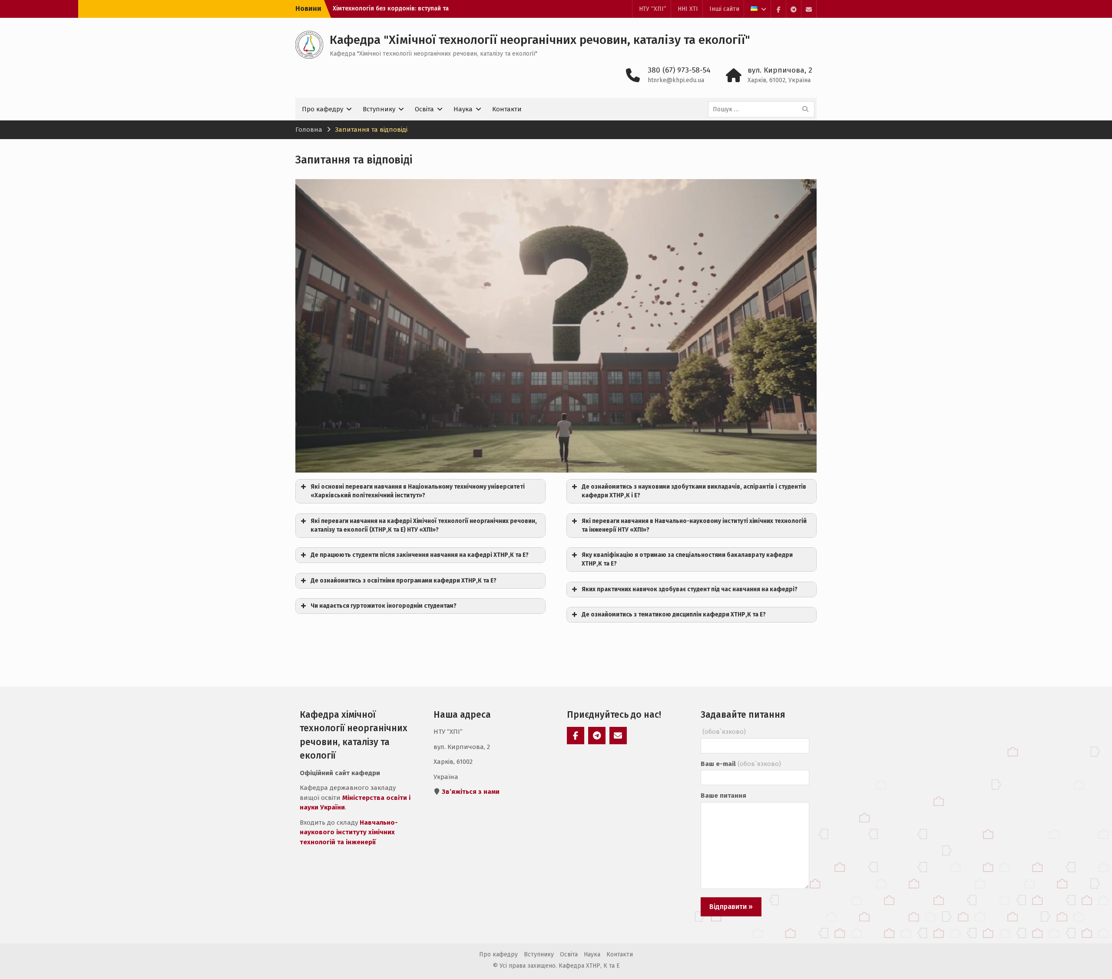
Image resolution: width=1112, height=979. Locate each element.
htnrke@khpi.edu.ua (676, 80)
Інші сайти (724, 9)
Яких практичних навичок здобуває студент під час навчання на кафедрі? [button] (690, 589)
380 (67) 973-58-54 (679, 70)
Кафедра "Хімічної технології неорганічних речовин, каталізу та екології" (540, 40)
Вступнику (379, 109)
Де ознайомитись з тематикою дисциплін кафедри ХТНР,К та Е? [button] (674, 614)
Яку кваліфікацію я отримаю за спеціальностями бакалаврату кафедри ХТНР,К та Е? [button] (687, 559)
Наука (463, 109)
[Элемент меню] (778, 8)
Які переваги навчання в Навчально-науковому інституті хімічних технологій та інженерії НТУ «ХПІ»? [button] (694, 525)
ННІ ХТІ (688, 9)
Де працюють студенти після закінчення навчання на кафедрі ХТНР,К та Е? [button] (420, 555)
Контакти (507, 109)
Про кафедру (322, 109)
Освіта (424, 109)
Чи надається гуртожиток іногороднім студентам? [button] (384, 605)
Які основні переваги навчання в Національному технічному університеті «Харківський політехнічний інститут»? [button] (418, 491)
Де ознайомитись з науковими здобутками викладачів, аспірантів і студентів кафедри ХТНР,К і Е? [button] (694, 491)
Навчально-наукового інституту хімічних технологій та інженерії (349, 832)
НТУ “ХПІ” (652, 9)
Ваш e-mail (741, 764)
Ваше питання (723, 795)
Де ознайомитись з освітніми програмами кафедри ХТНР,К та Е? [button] (403, 580)
